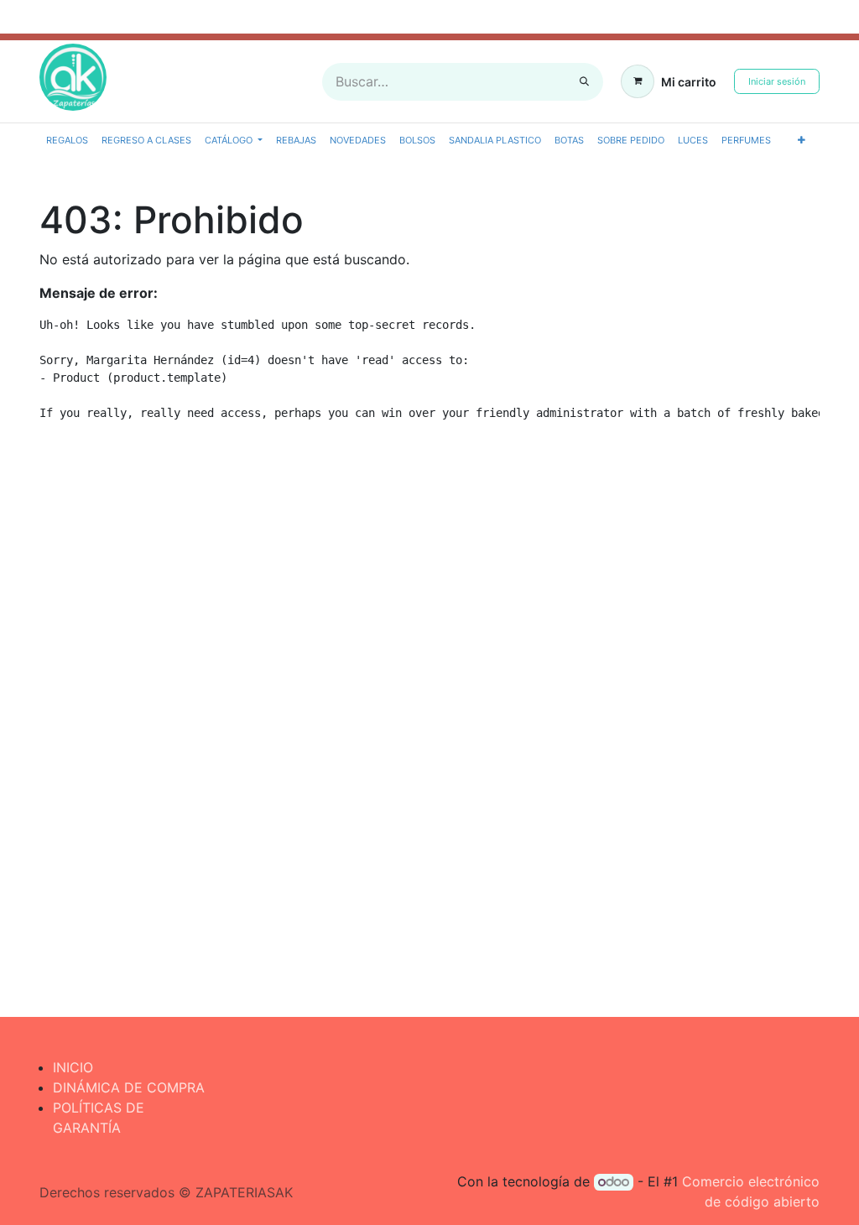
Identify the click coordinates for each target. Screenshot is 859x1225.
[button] (801, 140)
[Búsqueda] (584, 82)
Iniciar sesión (776, 81)
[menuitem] (67, 140)
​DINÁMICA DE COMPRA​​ (129, 1087)
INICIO (73, 1067)
